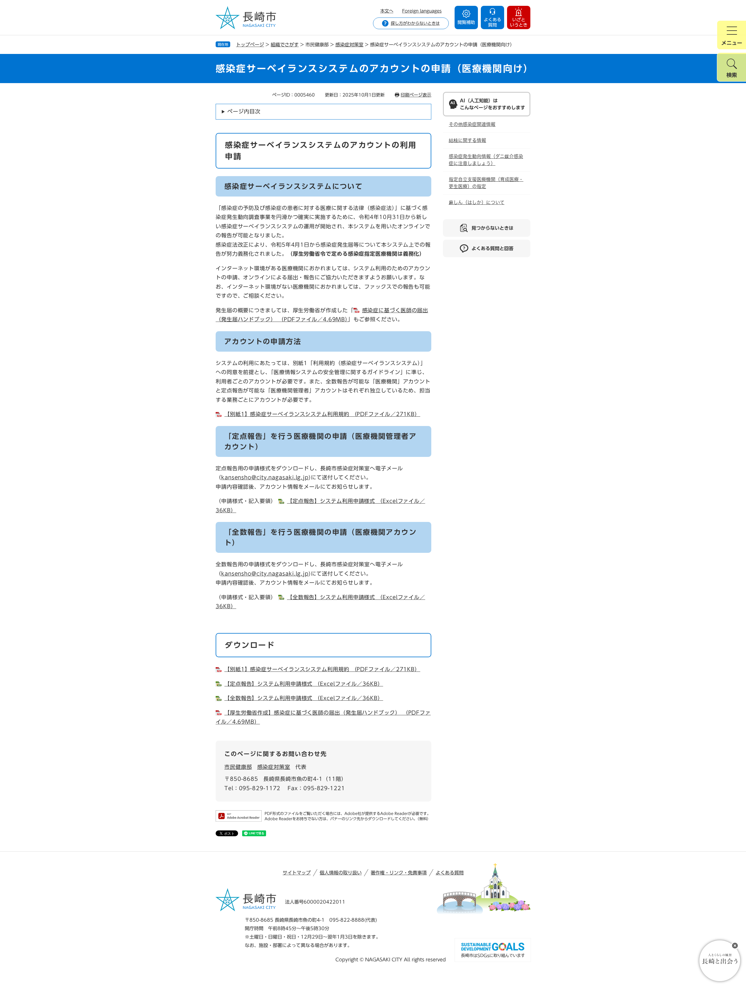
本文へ (386, 11)
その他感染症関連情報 (472, 124)
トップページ (250, 44)
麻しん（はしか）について (476, 202)
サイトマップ (297, 872)
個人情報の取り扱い (341, 872)
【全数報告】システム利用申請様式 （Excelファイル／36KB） (303, 698)
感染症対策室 (349, 44)
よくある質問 (450, 872)
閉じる (735, 945)
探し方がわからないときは (415, 23)
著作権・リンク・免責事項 (399, 872)
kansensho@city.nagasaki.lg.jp (265, 477)
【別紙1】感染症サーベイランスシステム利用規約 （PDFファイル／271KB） (322, 414)
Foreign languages (422, 11)
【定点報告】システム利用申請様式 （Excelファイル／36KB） (303, 683)
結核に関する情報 (467, 140)
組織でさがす (285, 44)
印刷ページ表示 (416, 95)
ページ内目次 (243, 111)
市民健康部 (238, 766)
